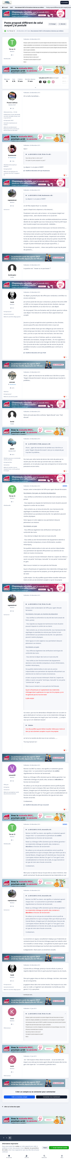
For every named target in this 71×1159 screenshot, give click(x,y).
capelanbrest (12, 200)
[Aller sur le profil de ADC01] (12, 442)
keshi (12, 1018)
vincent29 (12, 775)
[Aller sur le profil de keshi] (53, 81)
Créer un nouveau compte (19, 1097)
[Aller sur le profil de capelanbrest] (40, 81)
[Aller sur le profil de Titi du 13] (5, 31)
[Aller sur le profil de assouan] (12, 375)
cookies (17, 1146)
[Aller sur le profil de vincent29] (12, 768)
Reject (45, 1147)
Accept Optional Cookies (60, 1147)
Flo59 (12, 302)
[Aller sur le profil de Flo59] (44, 81)
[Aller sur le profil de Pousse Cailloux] (12, 96)
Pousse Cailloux (12, 103)
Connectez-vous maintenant (51, 1097)
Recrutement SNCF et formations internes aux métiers (47, 31)
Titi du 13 (12, 49)
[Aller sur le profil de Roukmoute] (12, 148)
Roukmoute (12, 155)
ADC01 (12, 449)
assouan (12, 382)
